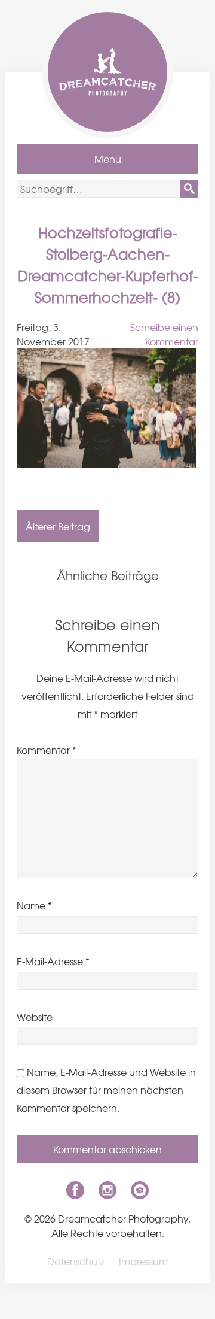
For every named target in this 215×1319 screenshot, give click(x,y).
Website (35, 1016)
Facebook (75, 1190)
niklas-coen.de (140, 1190)
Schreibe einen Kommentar (164, 334)
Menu (107, 158)
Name (34, 905)
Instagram (107, 1190)
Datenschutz (76, 1261)
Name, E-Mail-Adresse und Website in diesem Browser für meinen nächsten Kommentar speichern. (106, 1090)
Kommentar (46, 749)
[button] (189, 189)
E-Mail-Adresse (53, 961)
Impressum (143, 1261)
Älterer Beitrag (58, 526)
